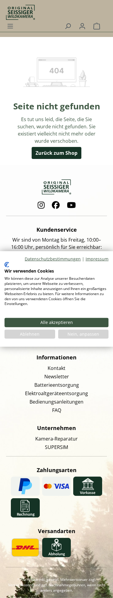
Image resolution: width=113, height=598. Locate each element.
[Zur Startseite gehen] (53, 10)
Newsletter (56, 376)
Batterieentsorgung (56, 385)
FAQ (56, 410)
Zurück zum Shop (56, 153)
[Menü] (10, 26)
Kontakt (56, 368)
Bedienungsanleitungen (56, 401)
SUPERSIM (56, 447)
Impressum (97, 259)
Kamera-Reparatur (56, 438)
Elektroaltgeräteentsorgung (56, 393)
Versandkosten (20, 584)
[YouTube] (71, 205)
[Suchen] (68, 26)
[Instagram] (41, 205)
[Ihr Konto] (82, 26)
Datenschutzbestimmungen (53, 259)
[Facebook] (56, 205)
